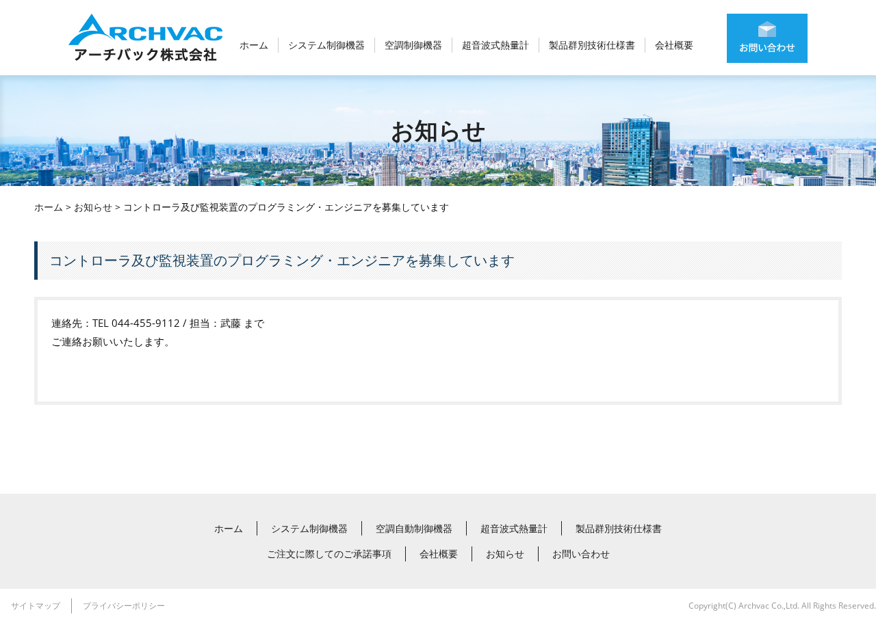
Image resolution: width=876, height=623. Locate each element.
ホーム (254, 44)
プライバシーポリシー (124, 605)
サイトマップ (35, 605)
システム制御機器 (326, 44)
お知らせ (93, 206)
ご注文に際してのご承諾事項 (329, 553)
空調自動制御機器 (414, 528)
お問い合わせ (581, 553)
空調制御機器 (413, 44)
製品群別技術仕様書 (592, 44)
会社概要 (674, 44)
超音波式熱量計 (495, 44)
